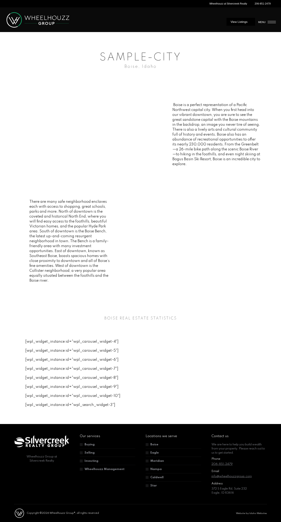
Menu (262, 22)
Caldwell (157, 477)
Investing (91, 461)
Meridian (157, 461)
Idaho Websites (258, 513)
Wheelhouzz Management (104, 469)
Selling (90, 452)
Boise (154, 444)
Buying (90, 444)
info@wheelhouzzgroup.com (231, 476)
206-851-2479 (263, 3)
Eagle (154, 452)
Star (153, 485)
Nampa (156, 469)
